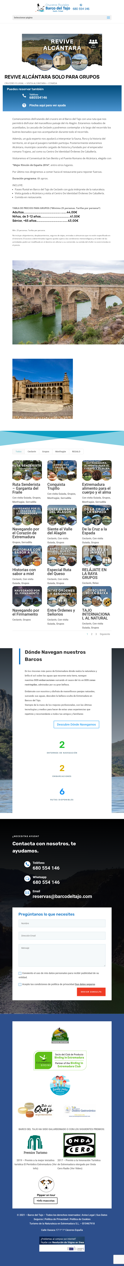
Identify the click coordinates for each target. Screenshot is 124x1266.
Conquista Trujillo (56, 486)
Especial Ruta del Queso (59, 572)
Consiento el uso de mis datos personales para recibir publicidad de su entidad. (59, 975)
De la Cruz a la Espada (94, 531)
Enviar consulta (91, 992)
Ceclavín (32, 451)
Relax (96, 583)
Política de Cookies (80, 1219)
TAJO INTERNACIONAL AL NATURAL (96, 614)
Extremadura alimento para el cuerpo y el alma (96, 488)
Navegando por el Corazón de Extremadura (25, 533)
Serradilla (31, 502)
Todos (18, 451)
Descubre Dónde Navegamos (76, 724)
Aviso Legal (88, 1215)
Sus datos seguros (85, 984)
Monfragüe (60, 451)
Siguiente (105, 634)
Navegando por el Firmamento (25, 612)
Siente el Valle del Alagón (59, 531)
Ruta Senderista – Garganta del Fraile (26, 488)
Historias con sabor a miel (24, 572)
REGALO (76, 451)
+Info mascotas (46, 1200)
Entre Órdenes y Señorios (61, 612)
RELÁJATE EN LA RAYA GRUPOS (94, 574)
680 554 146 (46, 868)
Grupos (45, 451)
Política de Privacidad (57, 1219)
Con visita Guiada (21, 497)
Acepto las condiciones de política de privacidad (58, 984)
